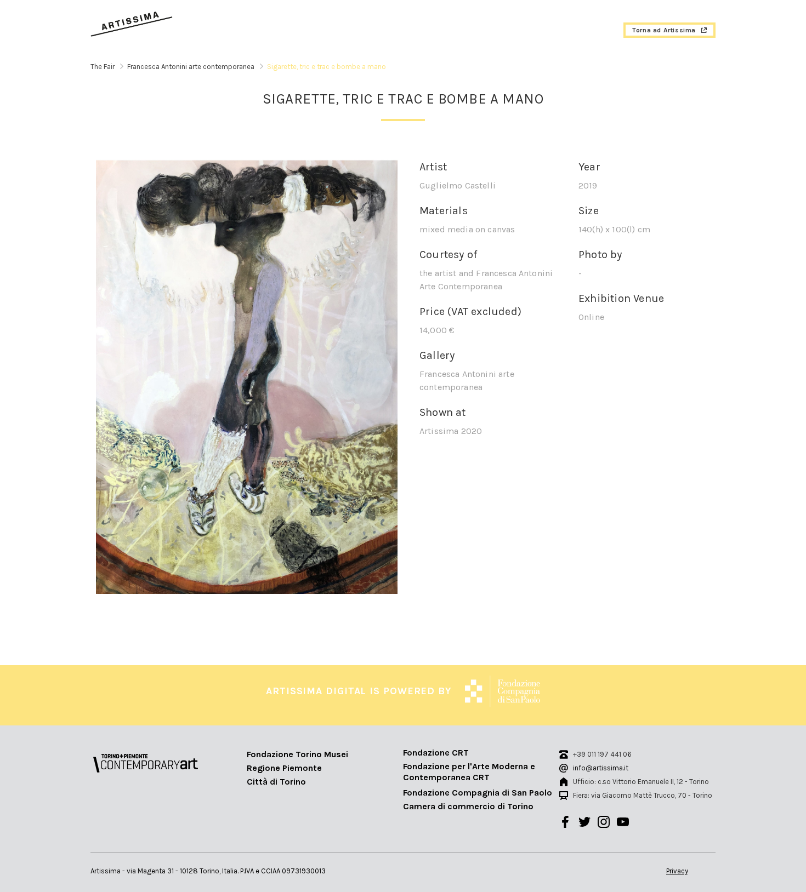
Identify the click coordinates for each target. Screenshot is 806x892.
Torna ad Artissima (664, 30)
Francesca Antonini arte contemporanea (190, 66)
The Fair (102, 66)
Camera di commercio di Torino (468, 806)
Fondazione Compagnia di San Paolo (477, 792)
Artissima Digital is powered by (358, 691)
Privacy (677, 871)
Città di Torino (276, 781)
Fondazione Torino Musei (297, 754)
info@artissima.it (600, 768)
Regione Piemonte (284, 768)
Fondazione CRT (436, 752)
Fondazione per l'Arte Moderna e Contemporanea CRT (469, 771)
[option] (246, 376)
